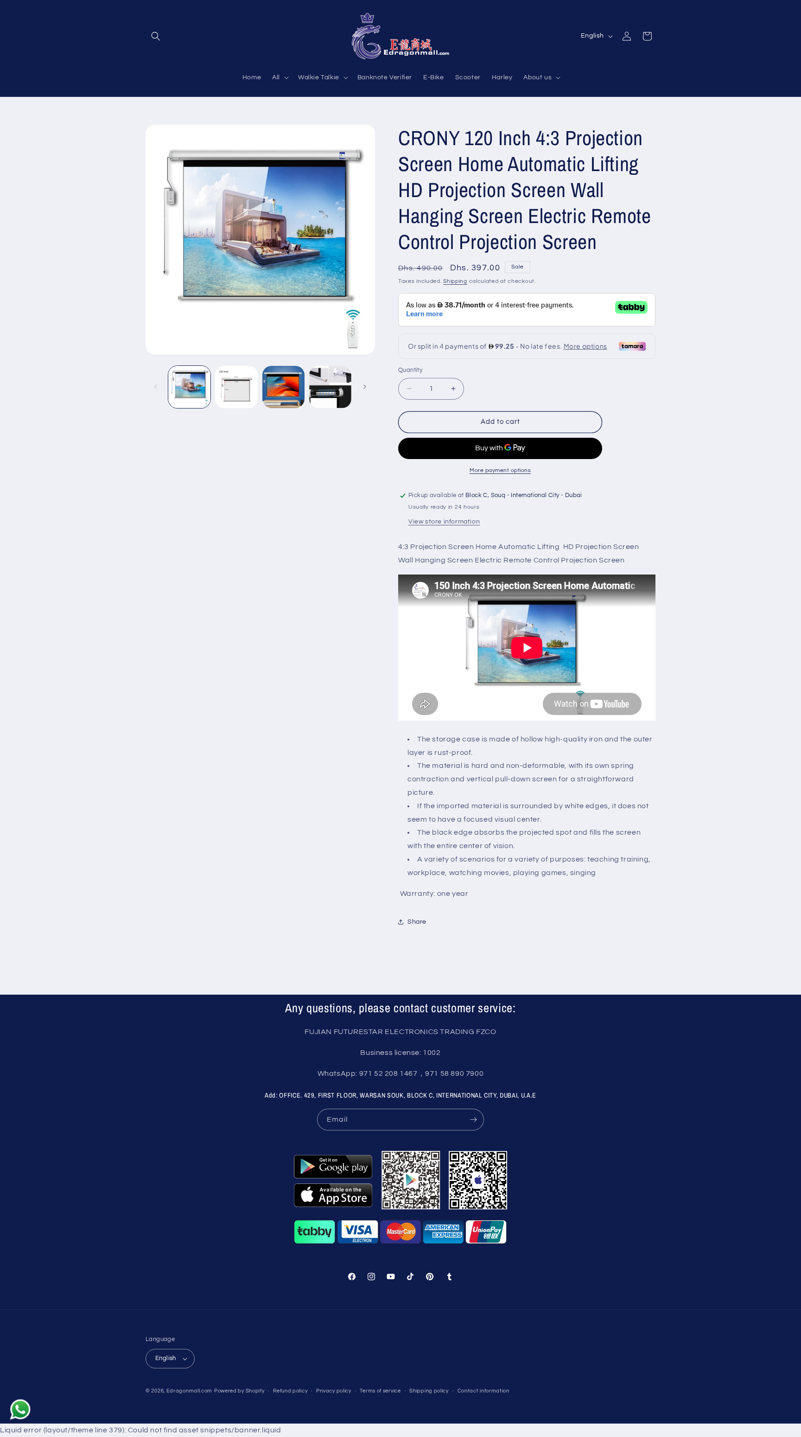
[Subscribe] (473, 1119)
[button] (156, 36)
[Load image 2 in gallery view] (236, 387)
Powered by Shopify (239, 1390)
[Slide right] (365, 387)
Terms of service (380, 1390)
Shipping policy (429, 1390)
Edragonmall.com (189, 1390)
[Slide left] (156, 387)
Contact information (483, 1390)
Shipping (455, 281)
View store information (444, 521)
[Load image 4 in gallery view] (330, 387)
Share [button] (416, 922)
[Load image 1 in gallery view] (189, 387)
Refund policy (290, 1390)
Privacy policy (333, 1390)
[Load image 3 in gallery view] (283, 387)
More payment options (500, 470)
